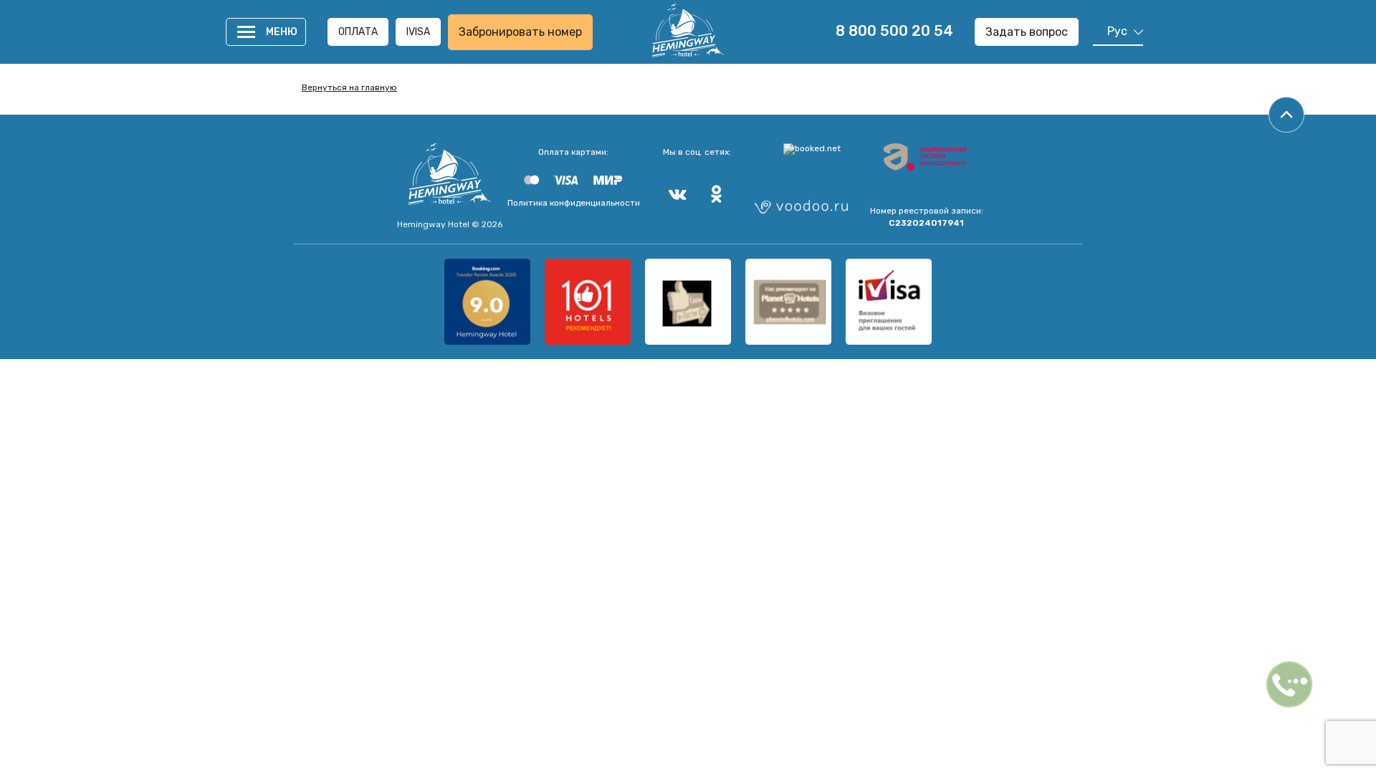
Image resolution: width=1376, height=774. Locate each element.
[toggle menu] (246, 32)
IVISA (418, 32)
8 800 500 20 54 (894, 30)
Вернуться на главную (349, 87)
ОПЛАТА (358, 32)
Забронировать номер (520, 32)
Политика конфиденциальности (573, 203)
